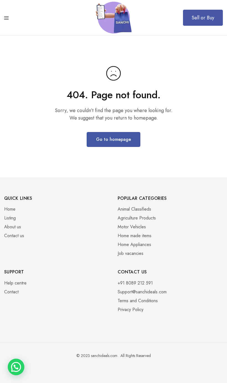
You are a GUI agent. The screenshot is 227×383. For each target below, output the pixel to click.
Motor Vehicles (132, 227)
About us (12, 227)
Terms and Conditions (138, 300)
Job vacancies (130, 253)
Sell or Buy (203, 17)
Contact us (14, 235)
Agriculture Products (137, 218)
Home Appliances (134, 244)
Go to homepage (113, 139)
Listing (10, 218)
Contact (11, 292)
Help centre (15, 283)
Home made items (134, 235)
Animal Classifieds (134, 209)
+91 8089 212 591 (135, 283)
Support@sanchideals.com (142, 292)
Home (10, 209)
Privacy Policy (130, 309)
